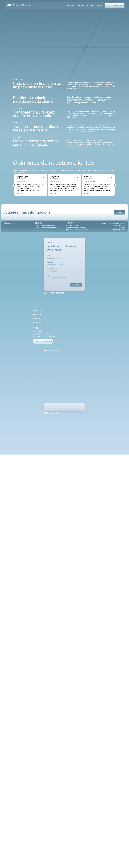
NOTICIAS (90, 5)
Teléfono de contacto (54, 268)
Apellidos (50, 262)
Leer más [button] (19, 193)
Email (48, 275)
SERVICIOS (81, 5)
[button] (114, 185)
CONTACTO (99, 5)
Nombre (49, 255)
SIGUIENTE (76, 285)
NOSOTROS (71, 5)
